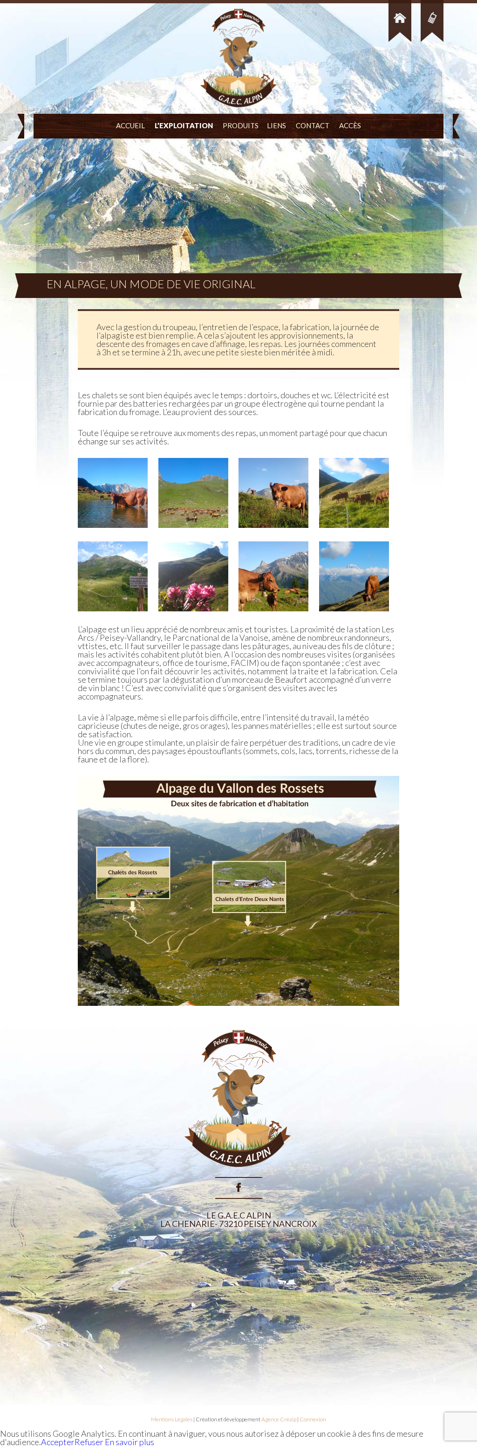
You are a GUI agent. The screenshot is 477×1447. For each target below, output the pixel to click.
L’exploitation (184, 125)
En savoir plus (128, 1442)
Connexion (313, 1419)
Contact (312, 125)
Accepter (58, 1442)
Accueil (130, 125)
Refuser (89, 1442)
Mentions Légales (171, 1419)
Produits (241, 125)
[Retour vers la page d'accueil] (238, 1173)
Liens (276, 125)
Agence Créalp (278, 1419)
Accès (350, 125)
